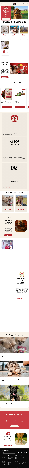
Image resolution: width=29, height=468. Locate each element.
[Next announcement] (27, 1)
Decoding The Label (23, 463)
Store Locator (8, 445)
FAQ (22, 460)
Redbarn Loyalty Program (9, 463)
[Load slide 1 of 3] (13, 110)
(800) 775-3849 (7, 187)
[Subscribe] (14, 453)
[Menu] (1, 4)
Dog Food (3, 457)
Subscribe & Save (11, 466)
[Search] (24, 4)
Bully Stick (17, 102)
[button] (27, 4)
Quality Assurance (16, 458)
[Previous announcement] (1, 1)
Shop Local (3, 464)
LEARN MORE (15, 426)
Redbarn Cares (17, 463)
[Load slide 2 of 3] (14, 110)
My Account (23, 457)
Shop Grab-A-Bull (4, 77)
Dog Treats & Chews (4, 459)
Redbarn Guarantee (16, 465)
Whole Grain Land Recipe (6, 102)
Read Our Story (19, 298)
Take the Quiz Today (8, 235)
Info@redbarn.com (7, 186)
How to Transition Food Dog (23, 466)
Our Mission (17, 461)
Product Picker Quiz (4, 462)
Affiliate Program (9, 460)
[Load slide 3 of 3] (15, 110)
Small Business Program (10, 458)
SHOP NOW (8, 209)
